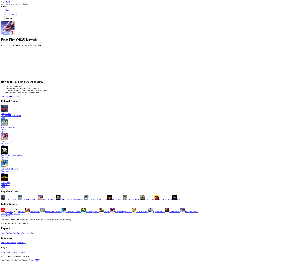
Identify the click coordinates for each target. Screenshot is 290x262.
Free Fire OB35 (11, 14)
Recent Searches (28, 233)
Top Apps (9, 233)
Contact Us (12, 243)
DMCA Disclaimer (18, 252)
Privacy (31, 260)
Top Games (17, 233)
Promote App (21, 243)
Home (7, 10)
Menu (5, 6)
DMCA (37, 260)
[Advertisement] (69, 62)
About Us (4, 243)
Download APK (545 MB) (10, 96)
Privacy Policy (6, 252)
